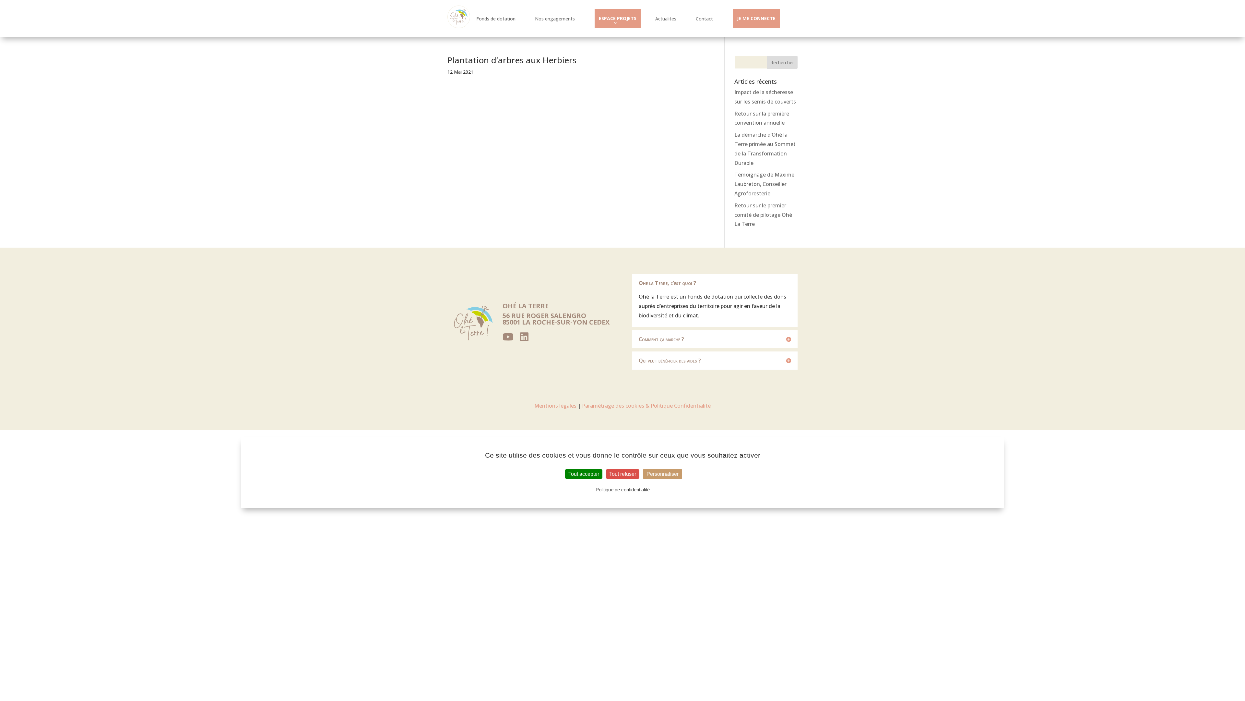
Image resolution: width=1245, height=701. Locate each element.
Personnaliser (662, 474)
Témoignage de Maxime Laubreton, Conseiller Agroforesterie (764, 184)
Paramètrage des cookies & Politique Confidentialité (646, 405)
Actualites (665, 19)
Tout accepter (583, 474)
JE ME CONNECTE (756, 18)
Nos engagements (555, 19)
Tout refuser (622, 474)
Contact (704, 19)
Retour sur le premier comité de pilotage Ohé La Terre (763, 215)
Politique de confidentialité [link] (623, 489)
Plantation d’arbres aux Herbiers (511, 60)
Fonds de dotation (496, 19)
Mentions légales (555, 405)
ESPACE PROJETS (617, 18)
